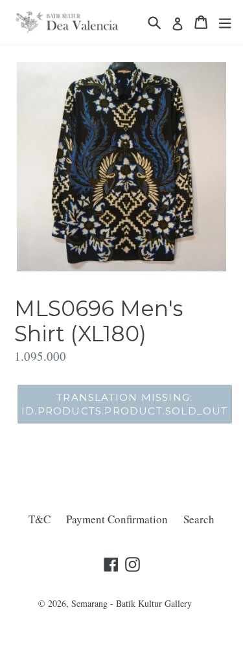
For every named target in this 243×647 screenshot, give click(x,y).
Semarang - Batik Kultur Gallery (131, 603)
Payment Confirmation (117, 519)
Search (198, 519)
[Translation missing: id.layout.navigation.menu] (224, 22)
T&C (40, 519)
